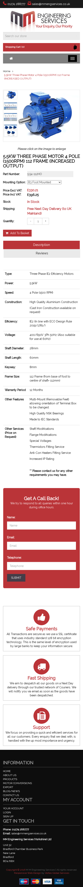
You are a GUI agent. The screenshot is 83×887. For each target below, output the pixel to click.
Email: (11, 537)
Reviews (42, 253)
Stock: (7, 201)
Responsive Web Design (27, 873)
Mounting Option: (14, 182)
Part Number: (11, 174)
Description (41, 245)
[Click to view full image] (10, 95)
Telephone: (15, 557)
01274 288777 (16, 4)
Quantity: (8, 221)
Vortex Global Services (57, 873)
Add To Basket (19, 233)
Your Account (13, 808)
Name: (12, 517)
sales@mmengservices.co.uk (51, 4)
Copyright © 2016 (15, 869)
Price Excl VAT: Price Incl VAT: (12, 192)
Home (6, 71)
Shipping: (9, 208)
